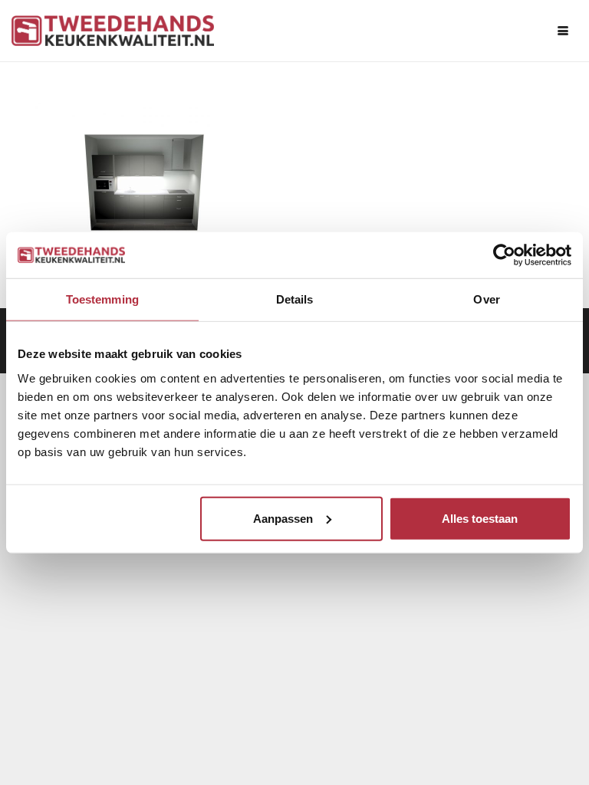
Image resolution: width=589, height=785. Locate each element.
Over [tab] (486, 299)
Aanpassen (283, 517)
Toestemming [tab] (102, 299)
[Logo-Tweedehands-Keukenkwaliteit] (113, 30)
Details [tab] (295, 299)
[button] (562, 30)
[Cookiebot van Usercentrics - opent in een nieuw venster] (504, 255)
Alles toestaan (480, 517)
